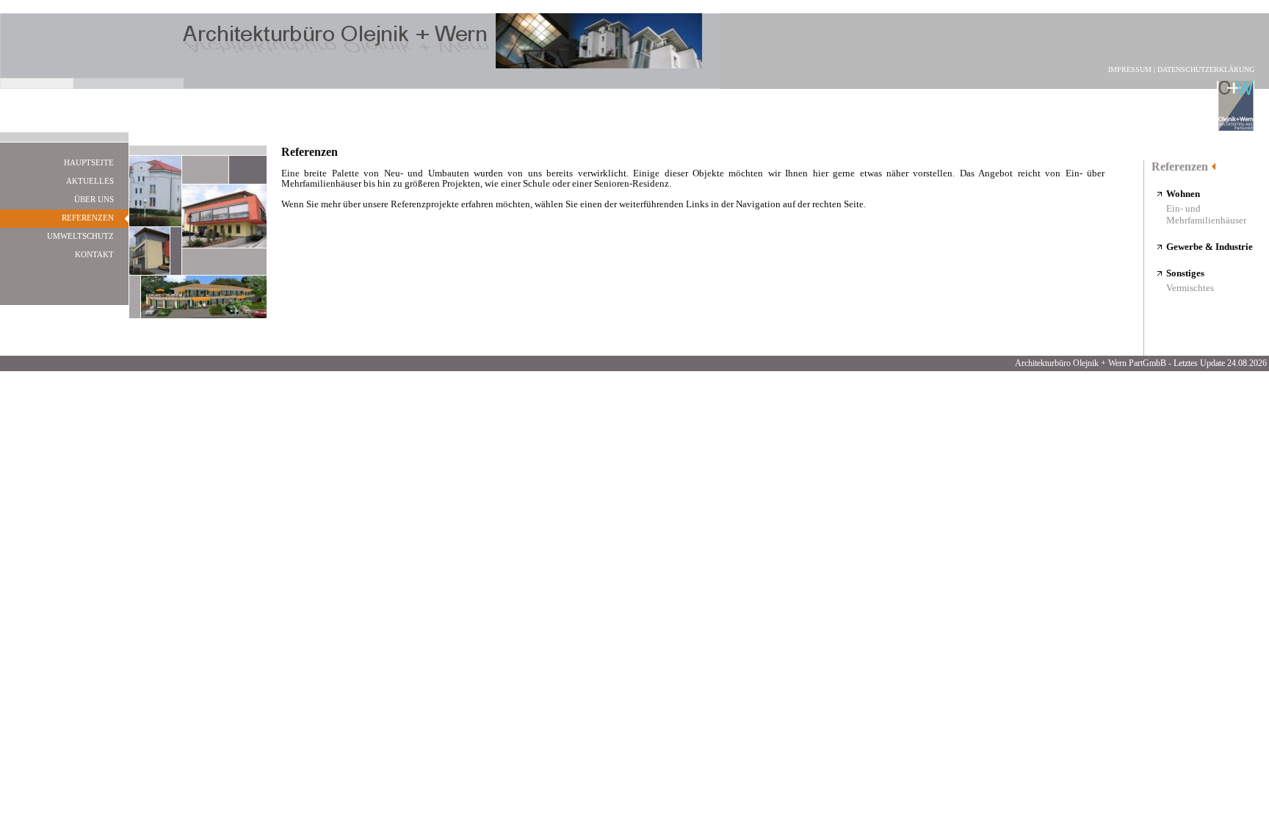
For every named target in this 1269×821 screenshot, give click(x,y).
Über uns (94, 199)
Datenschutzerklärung (1205, 69)
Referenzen (1180, 166)
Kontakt (94, 254)
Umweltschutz (80, 236)
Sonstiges (1185, 273)
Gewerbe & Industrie (1209, 246)
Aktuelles (90, 180)
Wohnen (1183, 193)
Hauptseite (89, 162)
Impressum (1130, 69)
